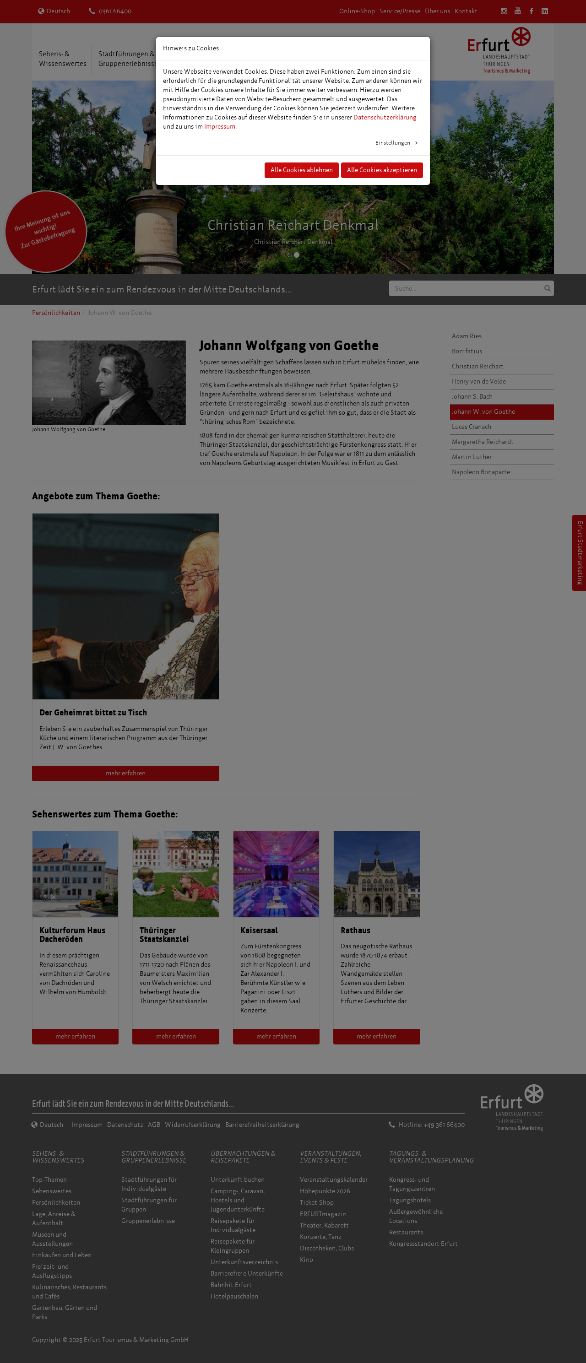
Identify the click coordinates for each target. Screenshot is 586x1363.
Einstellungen (393, 143)
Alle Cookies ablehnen (302, 170)
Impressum (219, 126)
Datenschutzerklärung (385, 117)
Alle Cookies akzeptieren (382, 170)
